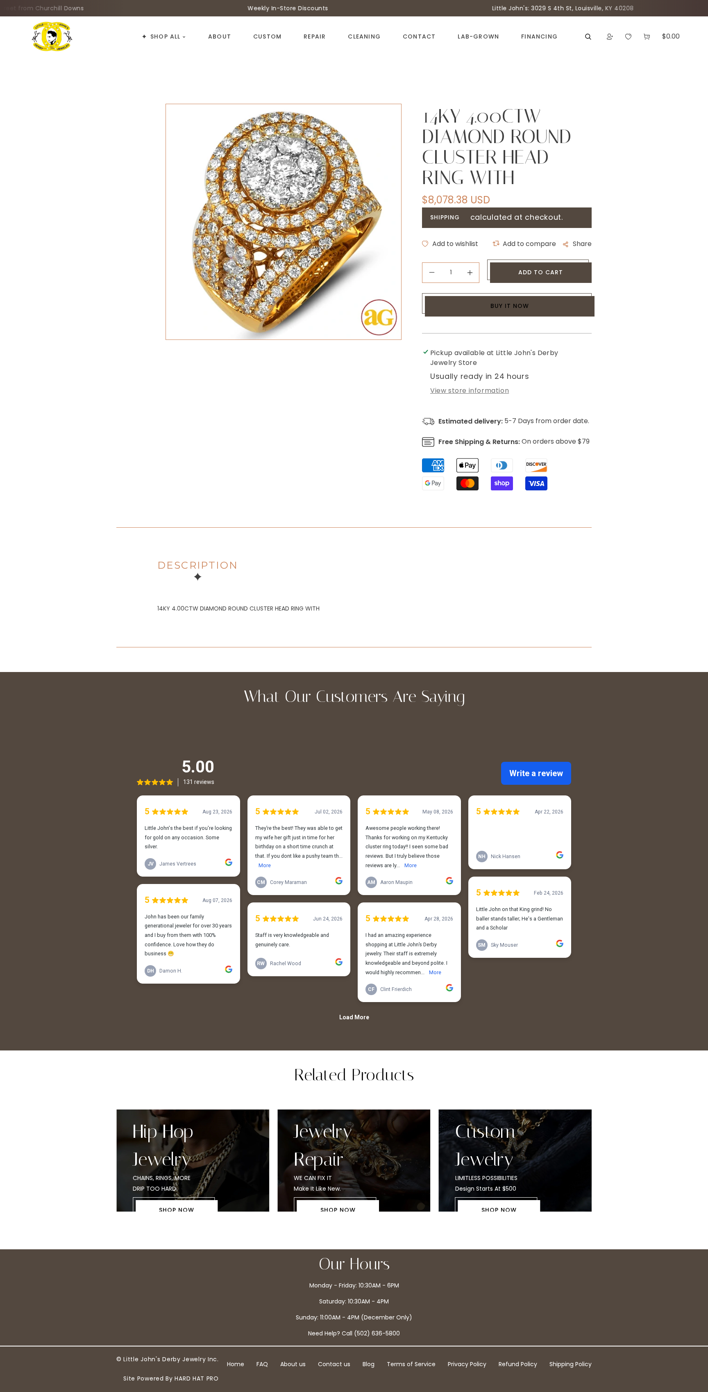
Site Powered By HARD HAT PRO (171, 1378)
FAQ (262, 1364)
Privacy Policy (467, 1364)
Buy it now (509, 306)
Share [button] (582, 243)
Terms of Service (411, 1364)
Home (235, 1364)
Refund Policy (518, 1364)
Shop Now (176, 1210)
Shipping (445, 217)
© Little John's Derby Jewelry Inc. (167, 1359)
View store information (469, 390)
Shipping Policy (570, 1364)
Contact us (334, 1364)
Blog (368, 1364)
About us (293, 1364)
